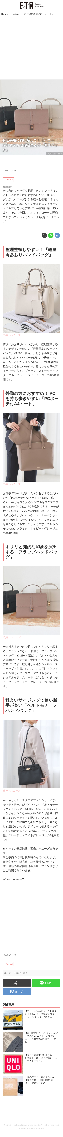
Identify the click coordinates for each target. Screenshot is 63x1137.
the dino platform (35, 1128)
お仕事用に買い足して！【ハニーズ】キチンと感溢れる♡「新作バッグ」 (30, 145)
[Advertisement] (31, 47)
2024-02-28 (10, 170)
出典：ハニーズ (54, 153)
